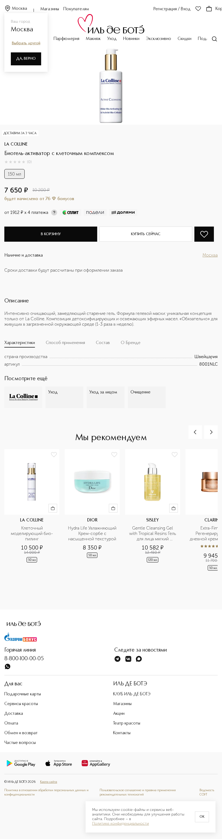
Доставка (13, 714)
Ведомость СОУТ (207, 792)
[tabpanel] (111, 360)
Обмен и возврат (21, 733)
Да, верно (26, 58)
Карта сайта (48, 782)
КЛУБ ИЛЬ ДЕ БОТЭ (132, 694)
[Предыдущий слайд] (195, 432)
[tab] (19, 344)
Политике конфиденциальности (120, 823)
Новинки (131, 39)
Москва (19, 8)
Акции (119, 714)
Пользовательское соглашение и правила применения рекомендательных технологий (138, 792)
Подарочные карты (22, 694)
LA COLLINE (16, 144)
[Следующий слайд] (211, 432)
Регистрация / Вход (172, 9)
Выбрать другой (26, 43)
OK (202, 816)
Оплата (11, 723)
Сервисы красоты (21, 704)
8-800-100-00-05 (24, 659)
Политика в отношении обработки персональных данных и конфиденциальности (46, 792)
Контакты (121, 733)
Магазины (49, 9)
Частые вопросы (20, 743)
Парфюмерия (66, 39)
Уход (112, 39)
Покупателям (76, 9)
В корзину (51, 234)
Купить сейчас (146, 234)
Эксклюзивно (158, 39)
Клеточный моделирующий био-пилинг (32, 533)
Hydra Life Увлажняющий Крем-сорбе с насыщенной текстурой (92, 533)
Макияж (93, 39)
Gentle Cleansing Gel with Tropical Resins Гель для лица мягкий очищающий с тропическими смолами (153, 533)
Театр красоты (126, 723)
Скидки (184, 39)
